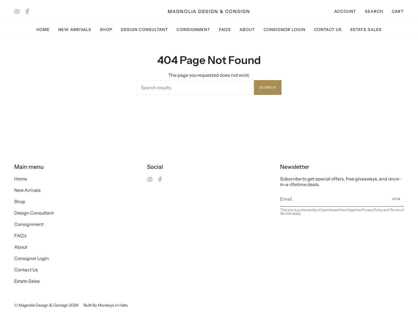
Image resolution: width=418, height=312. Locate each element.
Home (20, 179)
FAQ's (20, 235)
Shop (19, 201)
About (20, 247)
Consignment (29, 224)
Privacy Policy (372, 210)
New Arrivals (27, 190)
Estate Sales (27, 281)
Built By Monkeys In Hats (106, 305)
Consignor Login (31, 258)
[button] (374, 11)
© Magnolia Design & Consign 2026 (46, 305)
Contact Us (26, 270)
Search (267, 87)
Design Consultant (34, 213)
